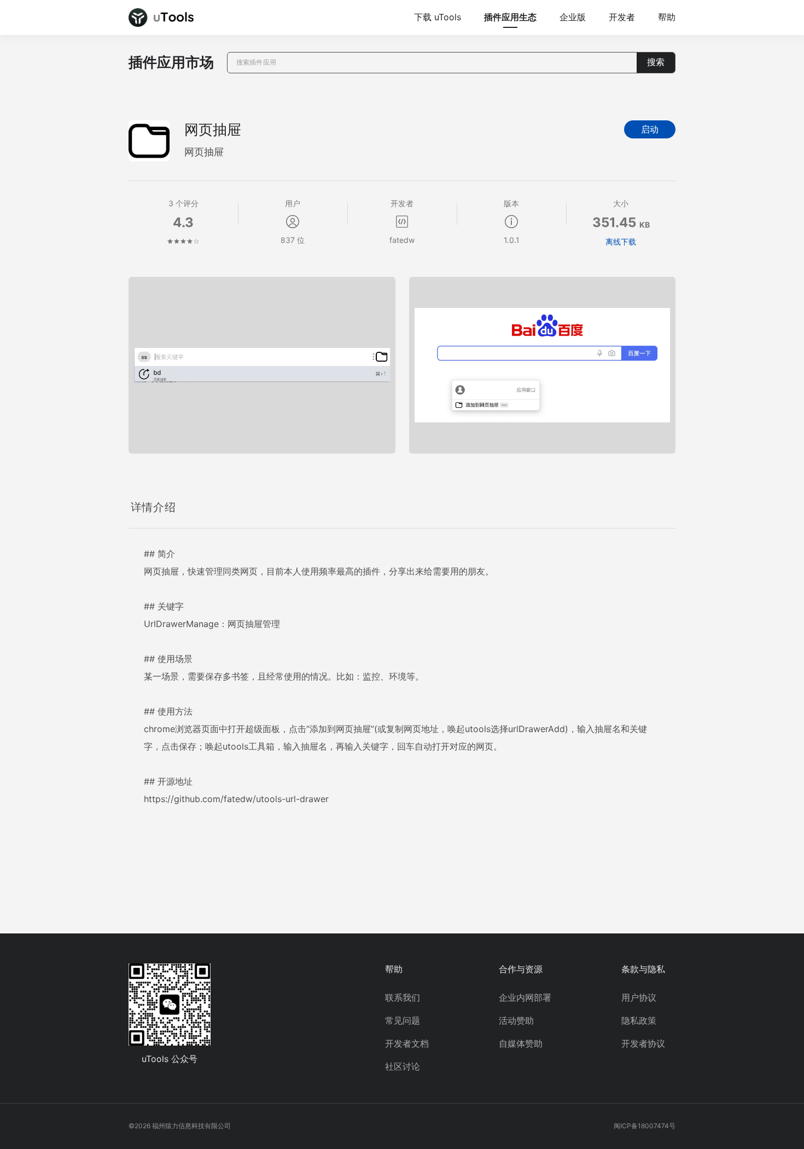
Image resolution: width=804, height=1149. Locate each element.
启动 (650, 129)
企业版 (573, 16)
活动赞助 (516, 1020)
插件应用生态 (510, 16)
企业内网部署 (525, 997)
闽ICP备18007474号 (644, 1126)
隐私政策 (638, 1020)
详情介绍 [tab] (153, 507)
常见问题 (402, 1020)
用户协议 (638, 997)
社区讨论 (402, 1066)
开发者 (622, 16)
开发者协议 (643, 1043)
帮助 (666, 16)
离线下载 (620, 241)
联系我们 (402, 997)
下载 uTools (437, 16)
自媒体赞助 (521, 1043)
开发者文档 (407, 1043)
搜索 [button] (656, 62)
